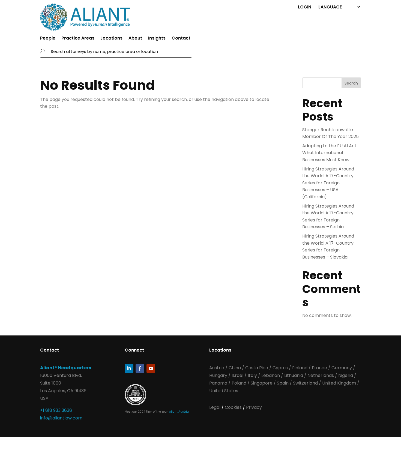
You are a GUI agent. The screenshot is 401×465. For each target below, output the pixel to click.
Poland (239, 383)
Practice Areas (77, 38)
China (235, 368)
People (47, 38)
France (319, 368)
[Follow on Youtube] (150, 368)
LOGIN (304, 6)
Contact (181, 38)
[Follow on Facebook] (140, 368)
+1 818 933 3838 (56, 410)
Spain (283, 383)
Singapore (262, 383)
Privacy (254, 407)
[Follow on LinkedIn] (129, 368)
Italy (252, 375)
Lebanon (270, 375)
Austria (217, 368)
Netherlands (320, 375)
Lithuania (293, 375)
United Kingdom (339, 383)
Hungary (218, 375)
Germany (341, 368)
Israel (237, 375)
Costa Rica (257, 368)
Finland (299, 368)
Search (351, 83)
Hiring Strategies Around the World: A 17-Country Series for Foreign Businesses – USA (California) (328, 183)
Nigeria (345, 375)
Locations (111, 38)
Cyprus (280, 368)
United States (223, 391)
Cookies (234, 407)
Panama (218, 383)
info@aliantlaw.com (61, 418)
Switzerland (306, 383)
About (135, 38)
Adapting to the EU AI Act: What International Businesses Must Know (329, 153)
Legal (215, 407)
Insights (157, 38)
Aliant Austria (179, 412)
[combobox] (120, 51)
